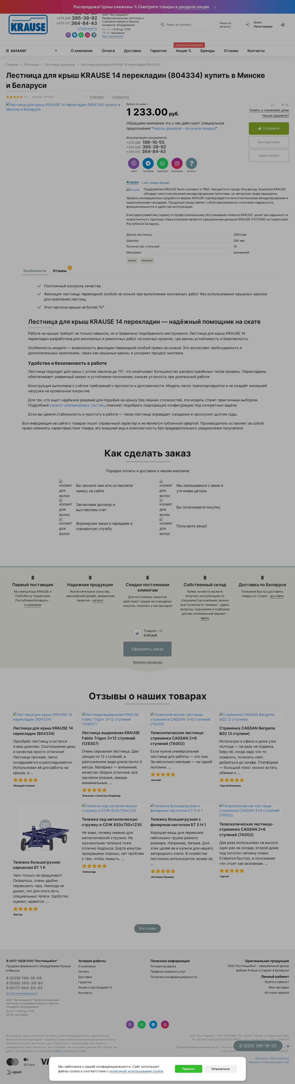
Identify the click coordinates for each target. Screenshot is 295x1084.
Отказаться (221, 1069)
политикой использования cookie (136, 1071)
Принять (188, 1069)
